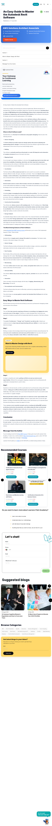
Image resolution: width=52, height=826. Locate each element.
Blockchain (24, 628)
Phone (6, 547)
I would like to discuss (11, 560)
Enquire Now (10, 352)
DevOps (39, 631)
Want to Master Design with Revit (10, 56)
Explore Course (10, 39)
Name (6, 541)
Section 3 (4, 60)
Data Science (12, 631)
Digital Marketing (46, 631)
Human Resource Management (28, 633)
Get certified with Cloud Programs (11, 95)
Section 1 (4, 52)
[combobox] (6, 549)
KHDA (18, 440)
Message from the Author (9, 64)
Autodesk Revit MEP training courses (16, 230)
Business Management (32, 628)
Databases (33, 631)
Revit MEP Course (22, 434)
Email (6, 553)
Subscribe (8, 653)
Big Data (17, 628)
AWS (3, 628)
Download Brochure (11, 476)
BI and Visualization (10, 628)
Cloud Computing (43, 628)
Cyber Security (5, 631)
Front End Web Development (14, 633)
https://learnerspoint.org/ (29, 436)
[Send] (48, 815)
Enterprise (4, 633)
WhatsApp (24, 437)
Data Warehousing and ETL (23, 631)
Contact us (46, 571)
